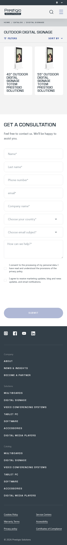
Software (11, 421)
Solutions (8, 386)
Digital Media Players (20, 435)
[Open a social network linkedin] (33, 333)
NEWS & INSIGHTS (16, 368)
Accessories (13, 428)
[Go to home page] (13, 12)
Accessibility (42, 521)
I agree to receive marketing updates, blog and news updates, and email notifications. (35, 280)
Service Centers (43, 514)
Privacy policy (10, 528)
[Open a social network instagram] (6, 333)
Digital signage (15, 400)
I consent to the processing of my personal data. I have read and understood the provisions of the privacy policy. (33, 268)
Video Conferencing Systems (25, 407)
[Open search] (51, 12)
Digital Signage (35, 22)
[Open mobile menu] (61, 12)
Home (7, 22)
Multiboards (13, 393)
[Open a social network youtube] (24, 333)
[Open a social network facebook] (15, 333)
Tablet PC (11, 414)
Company (8, 354)
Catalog (18, 22)
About (8, 361)
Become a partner (17, 375)
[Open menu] (61, 2)
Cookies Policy (11, 514)
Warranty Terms (12, 521)
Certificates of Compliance (49, 528)
